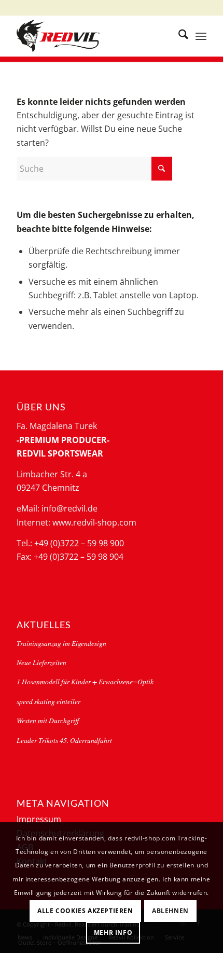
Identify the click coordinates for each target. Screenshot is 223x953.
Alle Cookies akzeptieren (85, 910)
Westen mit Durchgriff (48, 720)
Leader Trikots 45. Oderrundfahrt (64, 740)
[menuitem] (178, 36)
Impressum (39, 819)
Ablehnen (170, 910)
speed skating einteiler (48, 701)
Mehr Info (113, 932)
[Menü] (201, 35)
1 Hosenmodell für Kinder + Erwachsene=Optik (85, 681)
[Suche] (178, 36)
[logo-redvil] (92, 36)
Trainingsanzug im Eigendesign (61, 643)
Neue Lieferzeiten (41, 662)
